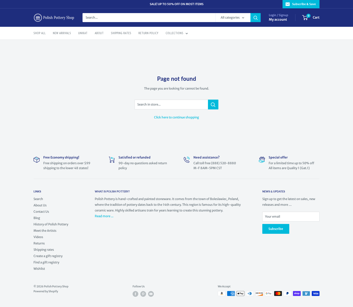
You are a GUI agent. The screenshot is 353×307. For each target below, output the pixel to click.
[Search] (255, 17)
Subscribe (275, 229)
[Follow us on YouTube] (151, 294)
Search (38, 199)
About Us (40, 205)
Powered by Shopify (46, 291)
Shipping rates (44, 250)
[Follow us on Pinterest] (143, 294)
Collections (174, 33)
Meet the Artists (45, 231)
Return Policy (149, 33)
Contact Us (41, 212)
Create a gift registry (48, 256)
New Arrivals (62, 33)
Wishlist (39, 269)
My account (278, 19)
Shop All (40, 33)
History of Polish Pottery (51, 224)
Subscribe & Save (304, 4)
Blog (37, 218)
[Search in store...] (213, 104)
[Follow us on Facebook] (135, 294)
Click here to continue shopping (176, 117)
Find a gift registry (46, 262)
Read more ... (104, 216)
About (99, 33)
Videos (38, 237)
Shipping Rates (121, 33)
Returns (39, 243)
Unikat (83, 33)
